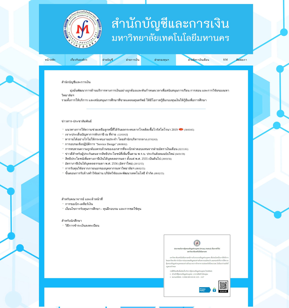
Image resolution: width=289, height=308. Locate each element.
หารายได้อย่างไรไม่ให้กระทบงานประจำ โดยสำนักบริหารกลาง (106, 139)
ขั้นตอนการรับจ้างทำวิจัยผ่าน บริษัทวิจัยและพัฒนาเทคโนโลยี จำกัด (109, 173)
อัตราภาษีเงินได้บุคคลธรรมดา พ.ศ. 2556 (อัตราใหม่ (98, 163)
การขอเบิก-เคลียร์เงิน (79, 204)
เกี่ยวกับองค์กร (78, 59)
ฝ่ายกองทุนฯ (162, 59)
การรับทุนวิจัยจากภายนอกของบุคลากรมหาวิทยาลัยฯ (99, 168)
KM (225, 59)
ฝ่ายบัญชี (108, 59)
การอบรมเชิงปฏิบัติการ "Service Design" (91, 144)
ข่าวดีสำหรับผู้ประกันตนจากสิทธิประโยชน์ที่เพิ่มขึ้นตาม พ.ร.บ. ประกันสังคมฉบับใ (117, 154)
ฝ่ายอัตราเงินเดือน (198, 59)
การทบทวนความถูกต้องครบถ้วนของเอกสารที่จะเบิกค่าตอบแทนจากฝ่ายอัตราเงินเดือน (121, 149)
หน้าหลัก (50, 59)
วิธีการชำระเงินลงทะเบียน (82, 225)
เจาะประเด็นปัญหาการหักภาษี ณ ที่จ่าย (90, 134)
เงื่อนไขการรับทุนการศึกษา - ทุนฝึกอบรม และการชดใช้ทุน (103, 209)
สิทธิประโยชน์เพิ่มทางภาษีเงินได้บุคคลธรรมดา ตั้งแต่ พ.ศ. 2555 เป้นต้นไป (113, 158)
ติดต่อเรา (241, 59)
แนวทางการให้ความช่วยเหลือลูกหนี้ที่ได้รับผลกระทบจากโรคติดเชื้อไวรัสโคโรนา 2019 (121, 129)
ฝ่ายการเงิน (132, 59)
